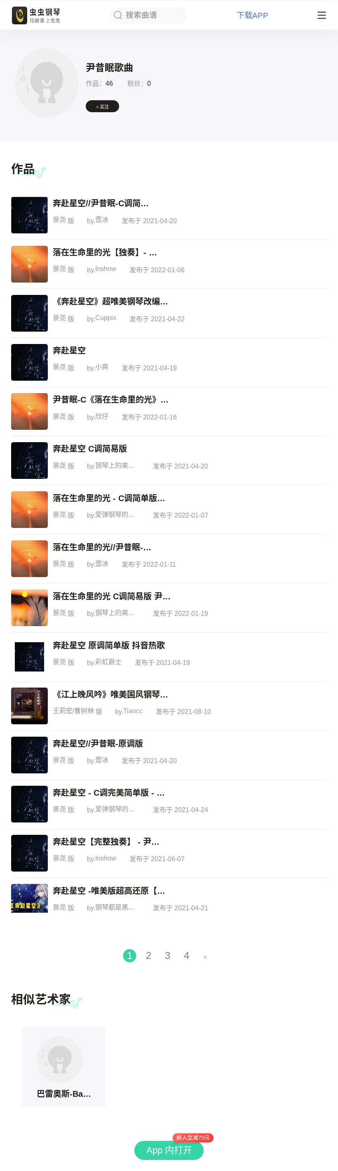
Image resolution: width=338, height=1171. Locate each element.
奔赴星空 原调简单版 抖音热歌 (109, 645)
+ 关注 (102, 106)
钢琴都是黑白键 (117, 907)
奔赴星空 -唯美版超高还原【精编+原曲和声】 (112, 891)
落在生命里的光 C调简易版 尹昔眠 (112, 596)
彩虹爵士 (108, 661)
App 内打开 (169, 1150)
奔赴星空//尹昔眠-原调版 (98, 744)
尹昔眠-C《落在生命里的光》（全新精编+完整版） (112, 400)
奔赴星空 (69, 350)
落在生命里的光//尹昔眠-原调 (104, 547)
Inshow (105, 268)
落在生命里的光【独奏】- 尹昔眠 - (108, 252)
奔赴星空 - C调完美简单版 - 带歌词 (112, 793)
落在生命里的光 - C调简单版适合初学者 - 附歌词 (112, 498)
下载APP (252, 15)
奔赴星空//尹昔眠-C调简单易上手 (105, 203)
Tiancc (133, 710)
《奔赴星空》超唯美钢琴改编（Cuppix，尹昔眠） (112, 301)
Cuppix (105, 317)
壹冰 (101, 219)
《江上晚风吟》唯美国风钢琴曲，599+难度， (112, 694)
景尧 (59, 219)
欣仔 (101, 416)
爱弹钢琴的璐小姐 (117, 514)
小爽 (101, 366)
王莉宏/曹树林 (73, 710)
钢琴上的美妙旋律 (117, 465)
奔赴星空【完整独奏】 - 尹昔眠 (108, 842)
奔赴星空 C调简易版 (90, 449)
